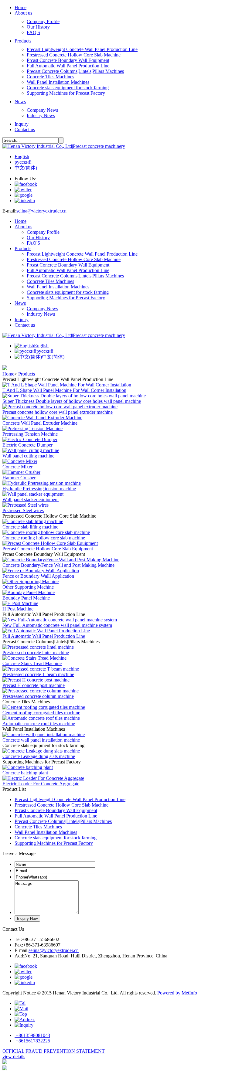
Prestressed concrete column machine (38, 696)
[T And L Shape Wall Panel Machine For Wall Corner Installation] (66, 384)
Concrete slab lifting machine (30, 526)
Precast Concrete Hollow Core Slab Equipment (47, 548)
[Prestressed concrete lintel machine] (38, 647)
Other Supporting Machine (28, 587)
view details (13, 1056)
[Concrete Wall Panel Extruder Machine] (42, 417)
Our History (38, 26)
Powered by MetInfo (177, 992)
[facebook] (26, 184)
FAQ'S (33, 32)
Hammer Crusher (19, 477)
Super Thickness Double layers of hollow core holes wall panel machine (71, 401)
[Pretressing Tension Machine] (32, 428)
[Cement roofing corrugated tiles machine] (43, 707)
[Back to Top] (21, 1014)
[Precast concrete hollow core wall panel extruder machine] (60, 406)
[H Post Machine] (20, 603)
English (22, 156)
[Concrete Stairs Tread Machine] (34, 658)
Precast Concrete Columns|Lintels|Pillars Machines (75, 71)
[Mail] (21, 1008)
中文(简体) (26, 167)
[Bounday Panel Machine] (28, 592)
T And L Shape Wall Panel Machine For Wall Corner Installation (64, 390)
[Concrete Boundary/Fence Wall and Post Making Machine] (60, 559)
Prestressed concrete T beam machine (38, 674)
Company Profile (43, 21)
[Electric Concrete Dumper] (29, 439)
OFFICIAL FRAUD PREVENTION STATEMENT (53, 1051)
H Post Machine (17, 608)
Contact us (25, 129)
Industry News (41, 115)
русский (23, 162)
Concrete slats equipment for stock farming (68, 87)
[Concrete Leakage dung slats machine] (41, 750)
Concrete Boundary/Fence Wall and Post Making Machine (58, 565)
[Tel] (20, 1003)
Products (23, 40)
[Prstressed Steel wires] (25, 505)
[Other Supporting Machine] (30, 581)
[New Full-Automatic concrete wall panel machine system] (59, 619)
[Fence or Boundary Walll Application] (40, 570)
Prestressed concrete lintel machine (35, 652)
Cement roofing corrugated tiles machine (41, 712)
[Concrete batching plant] (27, 767)
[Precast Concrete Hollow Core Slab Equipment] (50, 543)
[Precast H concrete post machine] (36, 679)
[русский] (25, 351)
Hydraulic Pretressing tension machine (39, 488)
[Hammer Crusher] (21, 472)
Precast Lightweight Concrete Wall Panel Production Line (82, 49)
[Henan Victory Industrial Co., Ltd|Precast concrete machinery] (63, 146)
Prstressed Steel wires (23, 510)
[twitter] (23, 189)
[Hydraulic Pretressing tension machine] (41, 483)
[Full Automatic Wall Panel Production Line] (46, 630)
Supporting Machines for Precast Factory (66, 93)
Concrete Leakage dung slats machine (38, 756)
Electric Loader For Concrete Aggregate (40, 783)
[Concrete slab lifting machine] (32, 521)
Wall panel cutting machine (28, 455)
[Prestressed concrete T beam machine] (40, 668)
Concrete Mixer (17, 466)
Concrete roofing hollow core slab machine (43, 537)
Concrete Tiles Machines (50, 76)
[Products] (25, 1019)
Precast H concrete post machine (33, 685)
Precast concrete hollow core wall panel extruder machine (57, 412)
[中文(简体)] (28, 356)
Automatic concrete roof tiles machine (38, 723)
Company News (42, 110)
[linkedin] (25, 200)
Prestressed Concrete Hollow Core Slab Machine (74, 54)
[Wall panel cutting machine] (30, 450)
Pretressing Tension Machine (30, 434)
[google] (23, 195)
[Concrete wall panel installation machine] (43, 734)
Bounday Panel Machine (26, 597)
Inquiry (22, 124)
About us (23, 12)
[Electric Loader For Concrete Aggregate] (43, 778)
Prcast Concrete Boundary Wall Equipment (68, 60)
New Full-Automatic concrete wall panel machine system (57, 625)
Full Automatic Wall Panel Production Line (68, 65)
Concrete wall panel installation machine (41, 740)
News (20, 101)
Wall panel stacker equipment (30, 499)
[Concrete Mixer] (19, 461)
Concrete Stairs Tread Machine (32, 663)
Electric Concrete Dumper (27, 444)
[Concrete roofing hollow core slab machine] (46, 532)
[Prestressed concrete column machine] (40, 690)
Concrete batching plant (25, 772)
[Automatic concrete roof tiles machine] (41, 718)
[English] (24, 345)
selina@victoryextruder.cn (41, 210)
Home (20, 7)
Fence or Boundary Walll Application (38, 576)
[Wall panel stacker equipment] (32, 494)
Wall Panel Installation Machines (58, 82)
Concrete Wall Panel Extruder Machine (39, 423)
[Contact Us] (24, 1025)
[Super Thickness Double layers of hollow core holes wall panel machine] (74, 395)
